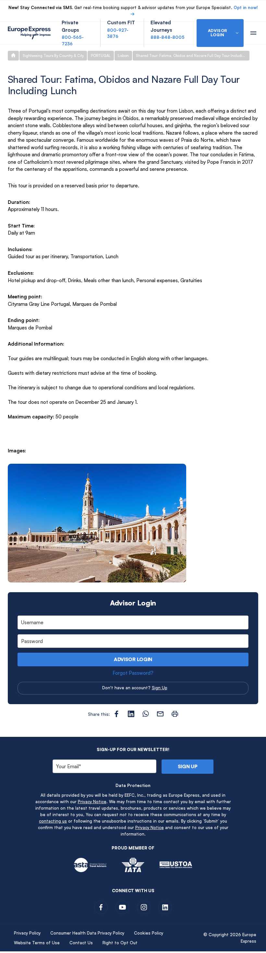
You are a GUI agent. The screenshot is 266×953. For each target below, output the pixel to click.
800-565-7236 (73, 40)
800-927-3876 (117, 33)
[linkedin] (165, 907)
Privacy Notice (92, 801)
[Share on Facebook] (116, 714)
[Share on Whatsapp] (145, 714)
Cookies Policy (148, 933)
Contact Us (81, 942)
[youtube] (122, 907)
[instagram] (144, 907)
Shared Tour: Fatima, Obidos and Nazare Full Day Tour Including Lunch (192, 55)
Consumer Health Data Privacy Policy (87, 933)
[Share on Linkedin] (131, 714)
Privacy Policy (27, 933)
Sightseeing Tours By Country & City (53, 55)
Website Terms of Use (37, 942)
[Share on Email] (160, 714)
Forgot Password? (133, 673)
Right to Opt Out (120, 942)
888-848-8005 (168, 37)
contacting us (53, 821)
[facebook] (101, 907)
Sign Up (159, 687)
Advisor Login (133, 659)
